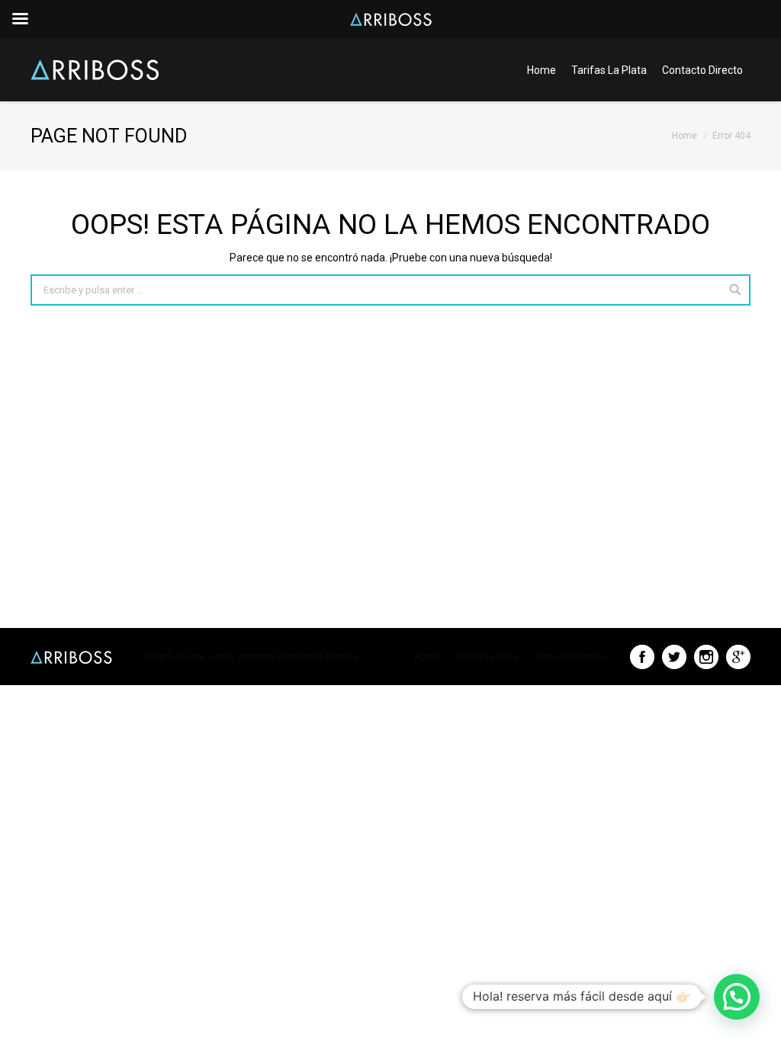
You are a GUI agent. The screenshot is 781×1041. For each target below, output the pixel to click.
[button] (737, 997)
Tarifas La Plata (609, 70)
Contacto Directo (702, 70)
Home (541, 70)
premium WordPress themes (297, 657)
